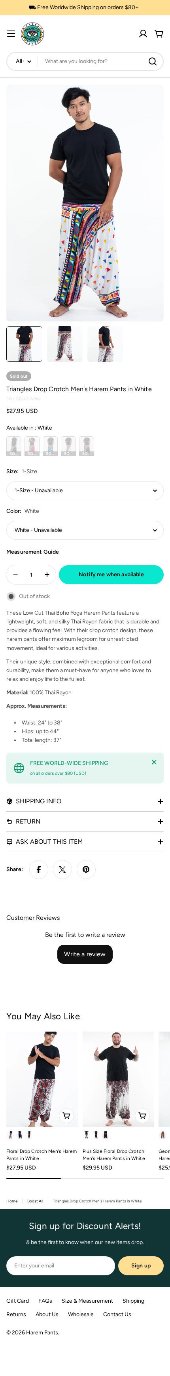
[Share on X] (62, 869)
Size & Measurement (87, 1301)
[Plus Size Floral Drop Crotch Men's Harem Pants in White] (118, 1079)
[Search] (152, 61)
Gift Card (17, 1301)
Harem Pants (42, 1332)
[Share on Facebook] (38, 869)
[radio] (13, 446)
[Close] (154, 762)
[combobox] (85, 61)
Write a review (85, 954)
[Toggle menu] (11, 33)
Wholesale (81, 1314)
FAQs (45, 1301)
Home (11, 1201)
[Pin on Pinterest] (86, 869)
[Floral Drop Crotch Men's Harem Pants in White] (42, 1079)
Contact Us (117, 1314)
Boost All (35, 1201)
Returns (16, 1314)
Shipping (133, 1301)
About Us (47, 1314)
